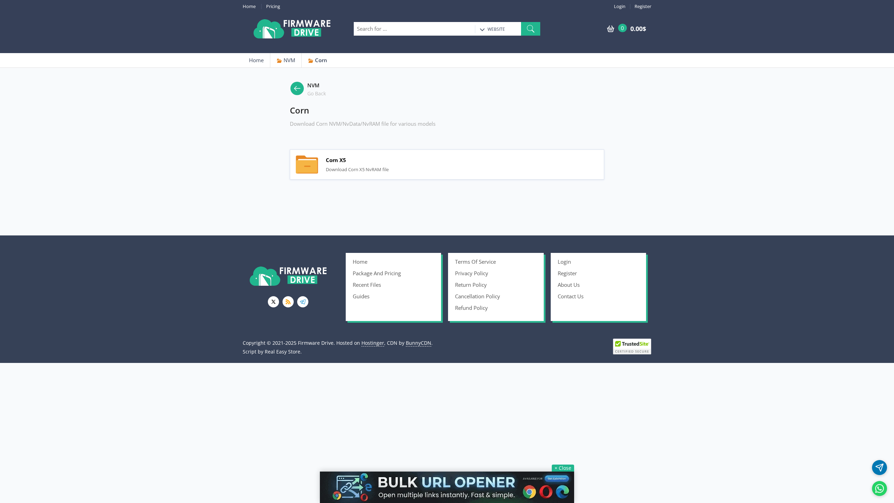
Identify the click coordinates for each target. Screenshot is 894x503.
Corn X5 (307, 164)
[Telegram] (302, 301)
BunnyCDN (418, 343)
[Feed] (288, 301)
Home (249, 6)
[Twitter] (273, 301)
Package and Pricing (377, 273)
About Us (569, 284)
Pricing (273, 6)
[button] (530, 29)
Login (619, 6)
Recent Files (367, 284)
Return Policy (471, 284)
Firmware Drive (292, 28)
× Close (563, 468)
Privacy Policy (471, 273)
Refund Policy (471, 307)
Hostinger (372, 343)
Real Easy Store (282, 351)
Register (643, 6)
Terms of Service (475, 261)
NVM (288, 60)
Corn (320, 60)
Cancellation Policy (477, 296)
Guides (361, 296)
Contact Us (571, 296)
